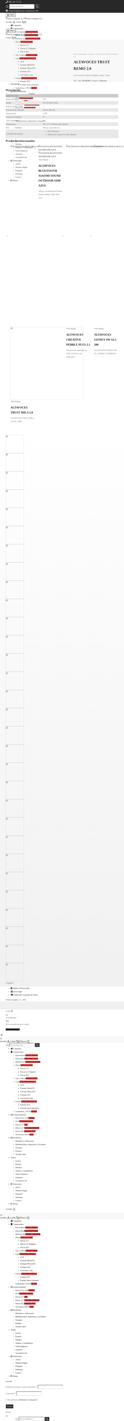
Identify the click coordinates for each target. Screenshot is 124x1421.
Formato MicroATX (28, 1092)
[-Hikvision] (15, 553)
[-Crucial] (15, 517)
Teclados (18, 1148)
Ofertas (15, 1204)
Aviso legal (17, 992)
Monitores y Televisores (24, 1141)
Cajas (25, 1082)
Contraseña (11, 1393)
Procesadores (26, 32)
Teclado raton (20, 1154)
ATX (22, 1085)
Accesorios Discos (24, 1134)
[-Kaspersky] (15, 608)
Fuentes (26, 1101)
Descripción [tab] (15, 84)
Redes (13, 1158)
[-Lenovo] (15, 644)
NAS (24, 1121)
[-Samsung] (15, 826)
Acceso (9, 1406)
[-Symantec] (15, 845)
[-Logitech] (15, 662)
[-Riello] (15, 808)
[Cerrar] (1, 1038)
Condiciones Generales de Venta (25, 995)
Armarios (19, 1177)
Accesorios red (21, 1181)
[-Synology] (15, 863)
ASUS (17, 1187)
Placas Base (26, 1059)
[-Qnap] (15, 790)
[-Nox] (15, 753)
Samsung (18, 1197)
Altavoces (91, 54)
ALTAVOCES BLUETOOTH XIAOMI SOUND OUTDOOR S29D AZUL (49, 175)
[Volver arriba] (1, 1035)
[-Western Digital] (15, 954)
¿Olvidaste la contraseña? (27, 1400)
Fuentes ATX (25, 1105)
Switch (18, 1161)
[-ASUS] (15, 462)
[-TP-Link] (15, 917)
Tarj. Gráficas (26, 1078)
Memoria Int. (27, 39)
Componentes (17, 29)
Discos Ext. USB (25, 1118)
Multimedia (83, 54)
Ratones (18, 1151)
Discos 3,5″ (24, 45)
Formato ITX (25, 1095)
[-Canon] (15, 498)
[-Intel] (15, 590)
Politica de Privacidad (20, 988)
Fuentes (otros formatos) (29, 1108)
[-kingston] (15, 626)
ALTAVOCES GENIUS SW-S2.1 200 (105, 339)
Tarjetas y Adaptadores (24, 1171)
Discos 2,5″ (27, 1128)
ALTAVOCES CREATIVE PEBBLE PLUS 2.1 (78, 339)
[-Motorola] (15, 717)
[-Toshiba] (15, 899)
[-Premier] (15, 772)
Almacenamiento (19, 1115)
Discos (24, 42)
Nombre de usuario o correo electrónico (21, 1387)
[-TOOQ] (15, 881)
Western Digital (21, 1191)
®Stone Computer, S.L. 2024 (16, 1000)
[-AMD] (15, 444)
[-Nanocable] (15, 735)
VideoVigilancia (21, 1174)
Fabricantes (17, 1184)
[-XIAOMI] (15, 972)
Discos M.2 (24, 52)
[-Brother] (15, 480)
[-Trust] (15, 936)
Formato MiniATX (27, 1088)
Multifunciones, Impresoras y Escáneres (30, 1144)
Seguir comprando (13, 1029)
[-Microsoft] (15, 681)
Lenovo (18, 1201)
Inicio (76, 54)
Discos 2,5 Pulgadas (28, 48)
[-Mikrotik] (15, 699)
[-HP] (15, 571)
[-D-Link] (15, 535)
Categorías (17, 25)
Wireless (18, 144)
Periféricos (17, 1138)
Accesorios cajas (26, 1098)
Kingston (18, 1194)
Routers (18, 1164)
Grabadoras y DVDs (26, 1111)
